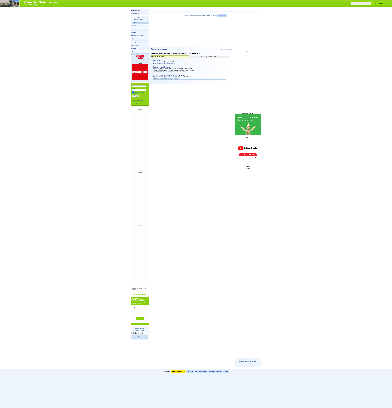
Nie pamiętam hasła (138, 100)
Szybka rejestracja (137, 98)
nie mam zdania (138, 314)
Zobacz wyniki (139, 324)
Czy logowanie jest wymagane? (137, 102)
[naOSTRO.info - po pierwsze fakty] (140, 72)
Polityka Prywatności (215, 371)
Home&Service (158, 60)
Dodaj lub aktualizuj (226, 49)
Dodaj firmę (248, 365)
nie (134, 307)
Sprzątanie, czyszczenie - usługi (177, 71)
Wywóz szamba (174, 78)
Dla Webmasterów (201, 371)
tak (135, 310)
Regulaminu (214, 15)
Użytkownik (134, 84)
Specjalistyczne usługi (162, 71)
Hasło (133, 88)
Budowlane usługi (161, 63)
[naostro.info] (248, 151)
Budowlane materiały (172, 63)
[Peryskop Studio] (140, 57)
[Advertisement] (140, 140)
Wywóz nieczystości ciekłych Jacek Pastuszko (169, 75)
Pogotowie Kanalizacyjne (161, 67)
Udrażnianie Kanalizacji (163, 78)
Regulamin (190, 371)
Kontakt (226, 371)
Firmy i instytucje (159, 49)
